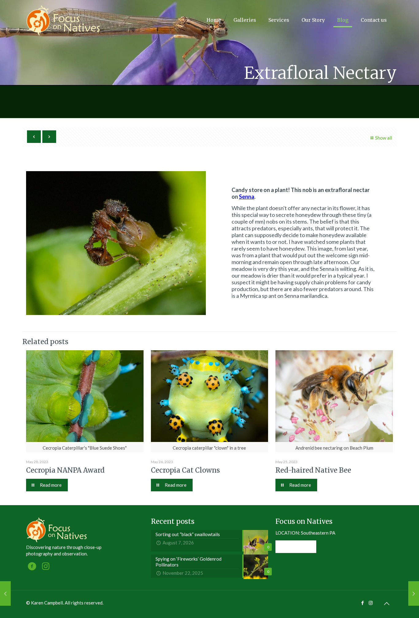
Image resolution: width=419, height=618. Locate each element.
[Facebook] (362, 602)
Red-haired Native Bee (313, 470)
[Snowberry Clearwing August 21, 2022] (413, 593)
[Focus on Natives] (63, 20)
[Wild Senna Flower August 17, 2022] (5, 593)
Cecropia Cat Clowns (185, 470)
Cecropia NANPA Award (65, 470)
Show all (383, 137)
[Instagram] (370, 602)
